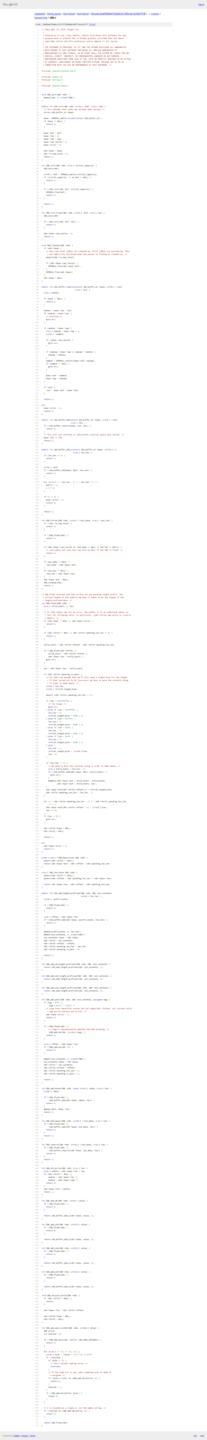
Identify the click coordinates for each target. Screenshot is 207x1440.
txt (195, 1435)
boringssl (69, 13)
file (92, 24)
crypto (155, 13)
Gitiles (17, 1435)
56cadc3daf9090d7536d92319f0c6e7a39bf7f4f (118, 13)
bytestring (40, 17)
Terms (32, 1435)
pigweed (39, 13)
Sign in (201, 4)
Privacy (24, 1435)
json (202, 1435)
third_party (54, 13)
